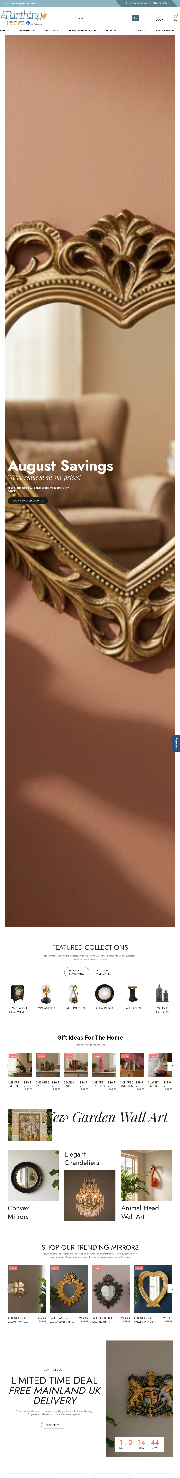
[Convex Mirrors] (33, 1175)
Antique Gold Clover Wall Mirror (18, 1320)
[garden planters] (146, 1175)
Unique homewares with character (148, 3)
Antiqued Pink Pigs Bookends (127, 1084)
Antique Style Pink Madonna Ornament (99, 1084)
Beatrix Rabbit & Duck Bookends (71, 1084)
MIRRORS (111, 30)
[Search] (135, 18)
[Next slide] (171, 1066)
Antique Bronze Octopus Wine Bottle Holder (14, 1084)
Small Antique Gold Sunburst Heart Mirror (61, 1320)
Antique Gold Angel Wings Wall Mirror (144, 1320)
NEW (2, 30)
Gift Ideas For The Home (90, 1037)
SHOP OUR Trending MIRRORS (90, 1247)
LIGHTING (50, 30)
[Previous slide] (8, 1066)
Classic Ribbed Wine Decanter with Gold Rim (156, 1084)
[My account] (160, 16)
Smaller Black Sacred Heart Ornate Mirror (103, 1320)
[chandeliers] (89, 1195)
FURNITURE (25, 30)
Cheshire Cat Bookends (43, 1084)
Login (160, 19)
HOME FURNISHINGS (81, 30)
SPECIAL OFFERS (165, 30)
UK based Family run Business (20, 3)
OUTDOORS (136, 30)
